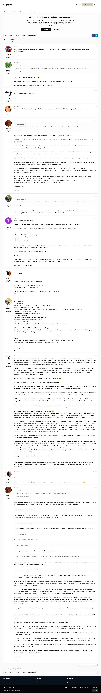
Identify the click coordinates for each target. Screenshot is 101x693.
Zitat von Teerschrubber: (21, 490)
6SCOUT (8, 278)
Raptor (8, 363)
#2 (96, 62)
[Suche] (97, 4)
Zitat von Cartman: (20, 65)
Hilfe (88, 687)
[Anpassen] (94, 4)
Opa (8, 114)
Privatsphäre (83, 687)
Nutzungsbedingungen (73, 687)
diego (8, 203)
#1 (96, 46)
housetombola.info (38, 285)
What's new (23, 11)
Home (6, 11)
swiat (8, 98)
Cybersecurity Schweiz (40, 681)
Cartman (6, 41)
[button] (17, 11)
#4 (96, 106)
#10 (96, 355)
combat (8, 70)
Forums (14, 11)
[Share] (94, 47)
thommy (8, 128)
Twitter (68, 682)
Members (34, 11)
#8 (96, 270)
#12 (96, 487)
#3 (96, 90)
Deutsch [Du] (11, 687)
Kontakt (65, 687)
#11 (96, 471)
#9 (96, 299)
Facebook (69, 681)
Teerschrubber (8, 226)
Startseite (92, 687)
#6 (96, 196)
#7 (96, 218)
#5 (96, 120)
